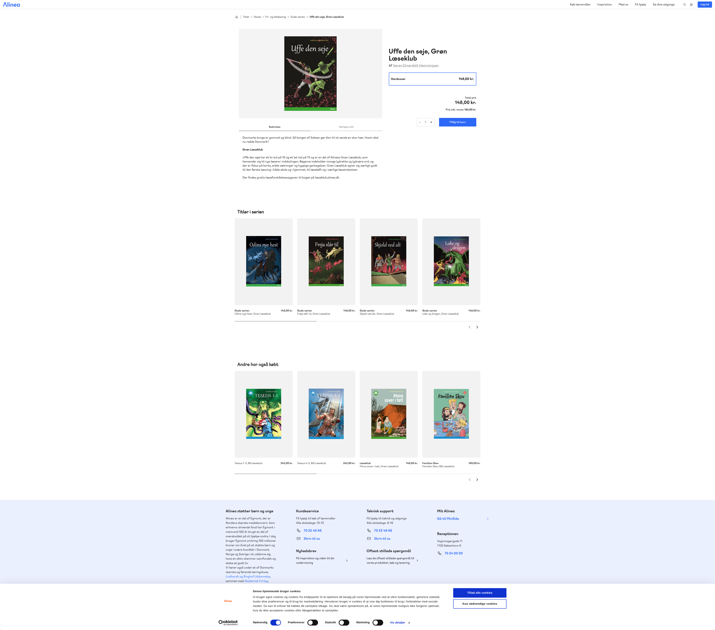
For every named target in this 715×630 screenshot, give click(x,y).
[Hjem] (11, 4)
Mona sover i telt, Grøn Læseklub (389, 414)
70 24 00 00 (454, 553)
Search (684, 4)
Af (390, 66)
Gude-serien (297, 17)
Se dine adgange (664, 4)
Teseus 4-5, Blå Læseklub (326, 414)
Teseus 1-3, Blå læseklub (264, 414)
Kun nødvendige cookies (480, 603)
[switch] (312, 623)
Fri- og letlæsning (275, 17)
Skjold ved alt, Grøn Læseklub (389, 261)
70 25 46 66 (313, 530)
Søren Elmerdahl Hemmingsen (416, 65)
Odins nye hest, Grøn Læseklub (264, 261)
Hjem (237, 17)
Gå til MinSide (448, 519)
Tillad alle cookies (479, 592)
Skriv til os (312, 538)
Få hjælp (640, 4)
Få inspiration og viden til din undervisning (315, 560)
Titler (246, 17)
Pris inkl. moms (455, 109)
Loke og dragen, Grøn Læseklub (451, 261)
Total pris (470, 97)
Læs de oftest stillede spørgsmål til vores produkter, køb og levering (390, 560)
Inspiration (604, 4)
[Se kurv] (691, 4)
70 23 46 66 (383, 530)
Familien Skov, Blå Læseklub (451, 414)
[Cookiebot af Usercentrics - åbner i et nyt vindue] (228, 623)
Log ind (705, 4)
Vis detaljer (397, 622)
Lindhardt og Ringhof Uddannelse (248, 576)
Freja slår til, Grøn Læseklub (326, 261)
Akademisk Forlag (256, 581)
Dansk (257, 17)
